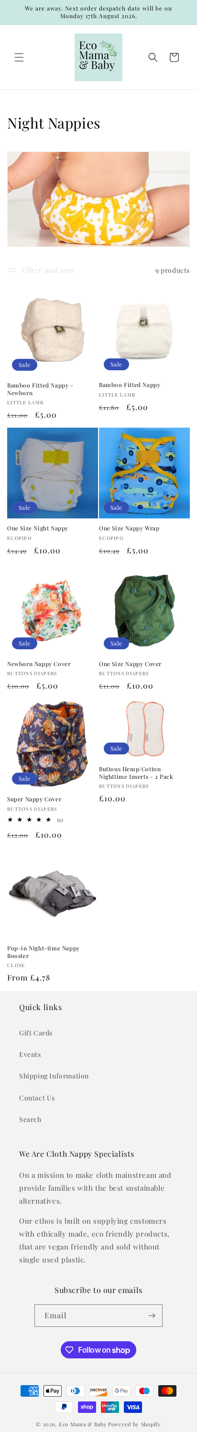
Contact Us (37, 1097)
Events (30, 1054)
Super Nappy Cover (34, 799)
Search (30, 1119)
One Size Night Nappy (37, 528)
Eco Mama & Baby (83, 1424)
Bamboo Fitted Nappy (129, 384)
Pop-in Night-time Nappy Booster (43, 952)
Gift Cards (36, 1032)
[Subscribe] (151, 1315)
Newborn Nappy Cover (38, 664)
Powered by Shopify (134, 1424)
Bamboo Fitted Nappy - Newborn (40, 389)
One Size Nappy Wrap (129, 528)
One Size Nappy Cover (130, 664)
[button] (19, 57)
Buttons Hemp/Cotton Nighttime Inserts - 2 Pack (136, 772)
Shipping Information (54, 1075)
